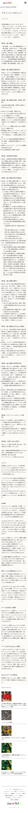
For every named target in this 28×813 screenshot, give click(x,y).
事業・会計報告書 (14, 799)
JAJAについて (6, 791)
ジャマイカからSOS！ (7, 722)
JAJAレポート (6, 793)
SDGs (16, 795)
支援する (21, 795)
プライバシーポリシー (17, 797)
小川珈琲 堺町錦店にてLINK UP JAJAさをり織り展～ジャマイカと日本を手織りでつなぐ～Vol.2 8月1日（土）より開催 (14, 705)
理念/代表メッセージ (18, 789)
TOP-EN (10, 789)
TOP (6, 789)
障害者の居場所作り (9, 795)
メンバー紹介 (14, 791)
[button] (25, 2)
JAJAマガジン (21, 791)
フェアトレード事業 (20, 793)
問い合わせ (8, 797)
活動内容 (13, 793)
